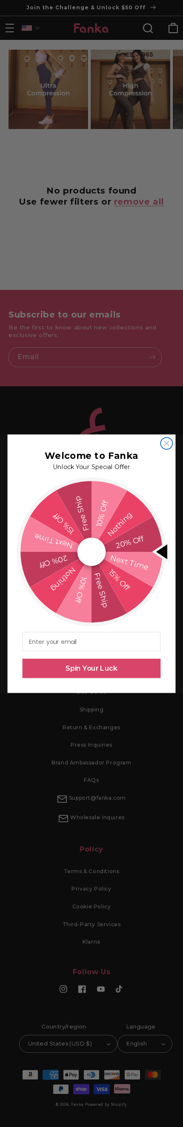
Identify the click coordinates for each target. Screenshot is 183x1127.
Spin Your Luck (91, 668)
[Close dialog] (166, 443)
